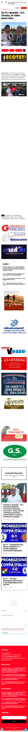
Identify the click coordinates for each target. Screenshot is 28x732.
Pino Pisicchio (22, 218)
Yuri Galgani (6, 519)
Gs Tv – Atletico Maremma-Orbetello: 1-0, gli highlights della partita (14, 279)
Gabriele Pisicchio (5, 9)
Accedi (25, 610)
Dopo (17, 8)
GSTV (15, 217)
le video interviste (5, 218)
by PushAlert (10, 9)
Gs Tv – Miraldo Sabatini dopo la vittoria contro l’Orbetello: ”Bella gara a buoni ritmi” (14, 283)
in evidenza (20, 217)
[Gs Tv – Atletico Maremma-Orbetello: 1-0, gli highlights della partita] (14, 566)
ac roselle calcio (8, 215)
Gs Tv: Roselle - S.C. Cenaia (7, 217)
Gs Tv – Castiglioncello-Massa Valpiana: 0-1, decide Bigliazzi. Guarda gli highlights (14, 274)
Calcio (4, 42)
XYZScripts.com (20, 731)
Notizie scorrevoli (14, 218)
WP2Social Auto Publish (9, 731)
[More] (24, 50)
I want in (14, 721)
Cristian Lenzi (6, 553)
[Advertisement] (14, 155)
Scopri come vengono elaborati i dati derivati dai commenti (13, 629)
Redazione (5, 587)
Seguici (23, 8)
